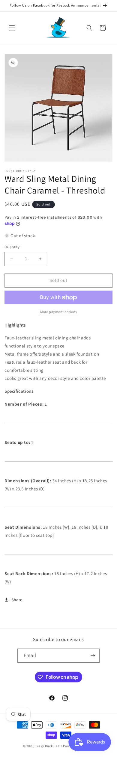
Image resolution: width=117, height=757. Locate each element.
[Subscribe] (92, 656)
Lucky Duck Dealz (48, 746)
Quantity (12, 247)
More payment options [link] (58, 311)
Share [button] (16, 599)
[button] (12, 27)
